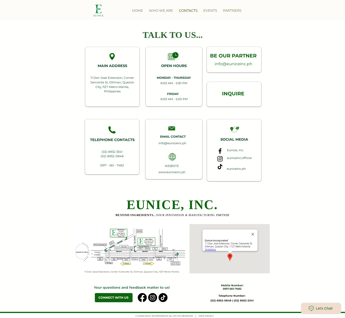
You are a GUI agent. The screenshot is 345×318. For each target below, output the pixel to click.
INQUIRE (233, 94)
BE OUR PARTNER (233, 56)
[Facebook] (220, 151)
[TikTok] (220, 166)
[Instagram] (220, 158)
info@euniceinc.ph (233, 63)
